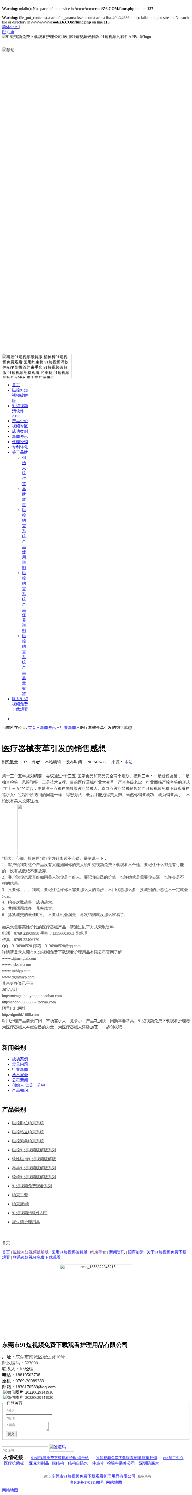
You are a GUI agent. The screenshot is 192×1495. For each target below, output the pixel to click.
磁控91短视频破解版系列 (34, 1150)
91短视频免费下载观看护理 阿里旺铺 (126, 1458)
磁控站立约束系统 (28, 1132)
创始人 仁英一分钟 (28, 1085)
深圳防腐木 (149, 1463)
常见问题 (20, 1064)
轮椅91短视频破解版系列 (34, 1177)
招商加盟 (136, 1252)
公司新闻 (20, 1080)
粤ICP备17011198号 (87, 1482)
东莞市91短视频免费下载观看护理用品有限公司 (94, 1476)
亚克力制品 (39, 1463)
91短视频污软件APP (30, 1213)
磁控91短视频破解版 (31, 1252)
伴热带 (98, 1463)
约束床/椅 (20, 1204)
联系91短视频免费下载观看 (37, 1257)
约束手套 (20, 1195)
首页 (6, 1252)
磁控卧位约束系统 (28, 1123)
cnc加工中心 (173, 1458)
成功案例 (20, 1059)
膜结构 (58, 1463)
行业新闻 (20, 1069)
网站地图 (114, 1482)
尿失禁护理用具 (26, 1222)
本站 (128, 762)
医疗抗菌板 (14, 1463)
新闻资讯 (117, 1252)
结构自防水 (78, 1463)
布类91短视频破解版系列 (34, 1168)
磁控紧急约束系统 (28, 1141)
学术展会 (20, 1075)
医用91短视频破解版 (70, 1252)
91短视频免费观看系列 (32, 1186)
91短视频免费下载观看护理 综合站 (60, 1458)
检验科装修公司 (121, 1463)
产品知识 (20, 1090)
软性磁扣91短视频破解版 (34, 1159)
